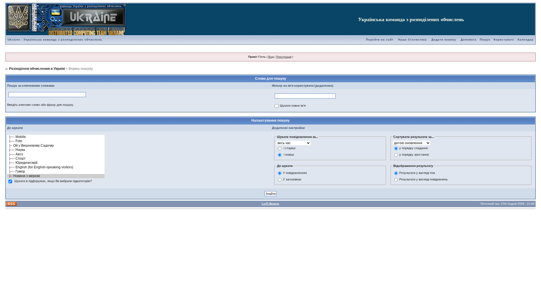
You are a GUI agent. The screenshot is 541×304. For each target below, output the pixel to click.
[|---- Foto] (56, 141)
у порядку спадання (413, 148)
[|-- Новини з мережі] (56, 176)
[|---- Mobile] (56, 137)
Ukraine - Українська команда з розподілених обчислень (55, 39)
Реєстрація (283, 56)
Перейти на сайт (380, 39)
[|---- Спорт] (56, 159)
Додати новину (443, 39)
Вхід (271, 56)
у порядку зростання (414, 155)
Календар (525, 39)
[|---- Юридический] (56, 163)
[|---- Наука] (56, 150)
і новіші (289, 155)
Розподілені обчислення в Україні (37, 69)
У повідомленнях (295, 173)
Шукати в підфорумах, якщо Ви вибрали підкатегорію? (53, 181)
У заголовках (292, 179)
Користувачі (504, 39)
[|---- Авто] (56, 154)
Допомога (468, 39)
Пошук (485, 39)
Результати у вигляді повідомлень (423, 179)
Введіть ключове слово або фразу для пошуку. (40, 104)
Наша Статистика (412, 39)
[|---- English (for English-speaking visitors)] (56, 167)
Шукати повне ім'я (293, 106)
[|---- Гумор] (56, 171)
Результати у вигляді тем (417, 173)
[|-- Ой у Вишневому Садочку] (56, 146)
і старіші (289, 148)
